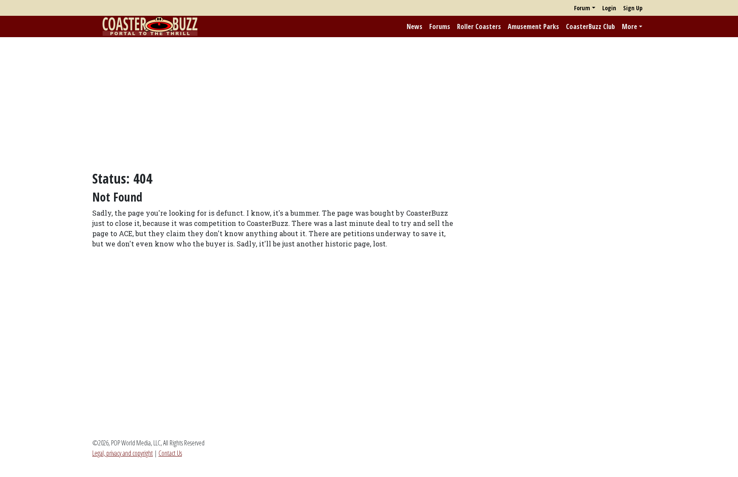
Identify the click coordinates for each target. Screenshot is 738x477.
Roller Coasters (479, 26)
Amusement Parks (533, 26)
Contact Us (170, 453)
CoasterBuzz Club (590, 26)
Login (609, 8)
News (414, 26)
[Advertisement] (369, 104)
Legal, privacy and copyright (122, 453)
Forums (439, 26)
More (629, 26)
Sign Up (632, 8)
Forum (582, 8)
